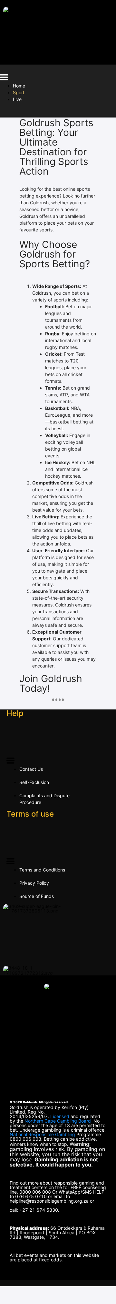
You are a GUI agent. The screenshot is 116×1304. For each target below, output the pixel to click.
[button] (4, 78)
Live (17, 99)
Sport (18, 92)
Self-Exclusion (34, 782)
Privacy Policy (34, 883)
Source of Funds (36, 896)
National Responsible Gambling (42, 1134)
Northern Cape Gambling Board (57, 1121)
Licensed (60, 1116)
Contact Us (31, 769)
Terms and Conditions (42, 869)
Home (19, 85)
